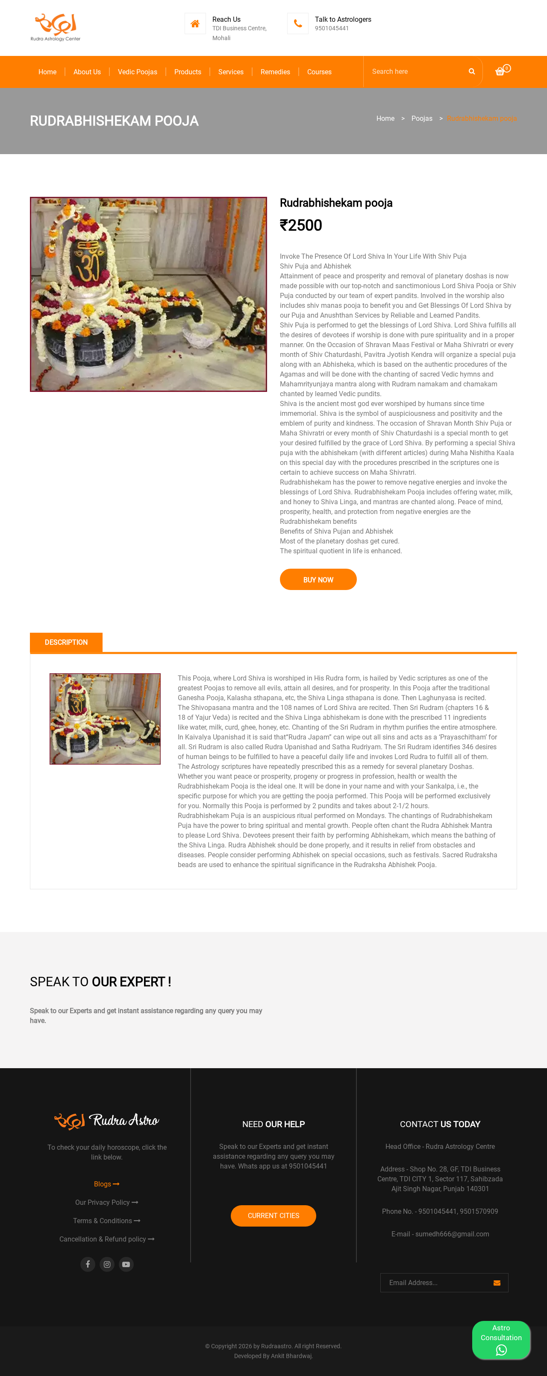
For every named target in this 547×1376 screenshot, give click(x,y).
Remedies (275, 72)
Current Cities (274, 1216)
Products (187, 72)
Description (66, 642)
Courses (319, 72)
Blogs (103, 1184)
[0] (500, 72)
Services (231, 72)
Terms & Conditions (103, 1221)
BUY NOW (318, 580)
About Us (87, 72)
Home (47, 72)
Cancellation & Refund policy (103, 1239)
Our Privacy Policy (103, 1202)
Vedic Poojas (137, 72)
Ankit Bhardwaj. (292, 1356)
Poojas (422, 118)
